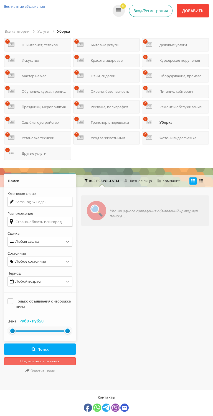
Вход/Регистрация (150, 10)
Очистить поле (42, 370)
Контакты (106, 397)
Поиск (43, 349)
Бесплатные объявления (24, 6)
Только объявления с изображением (43, 304)
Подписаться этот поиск (40, 361)
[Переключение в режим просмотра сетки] (201, 181)
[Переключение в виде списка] (193, 181)
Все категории (17, 31)
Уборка (63, 31)
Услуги (43, 31)
